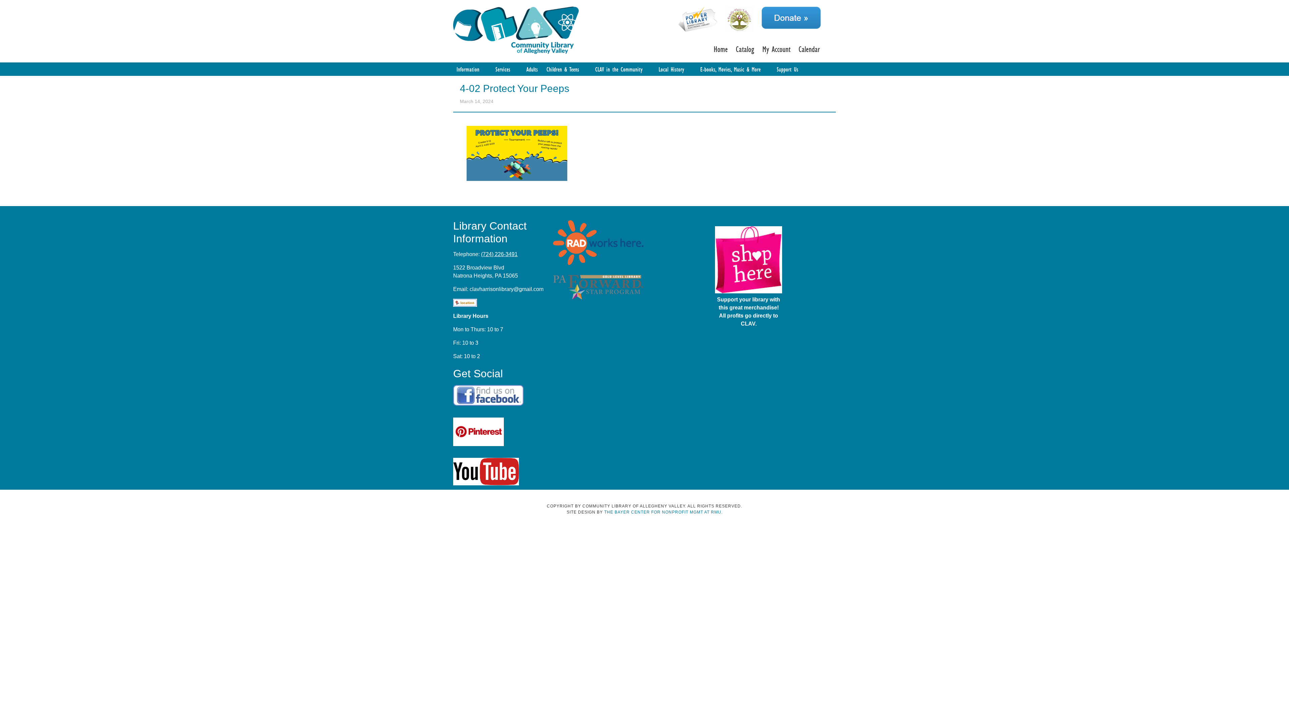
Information (468, 69)
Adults (532, 69)
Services (502, 69)
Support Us (787, 69)
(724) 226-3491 (499, 254)
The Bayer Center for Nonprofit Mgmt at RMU (662, 512)
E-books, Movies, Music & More (730, 69)
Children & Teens (562, 69)
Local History (671, 69)
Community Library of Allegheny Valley (516, 29)
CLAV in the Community (618, 69)
